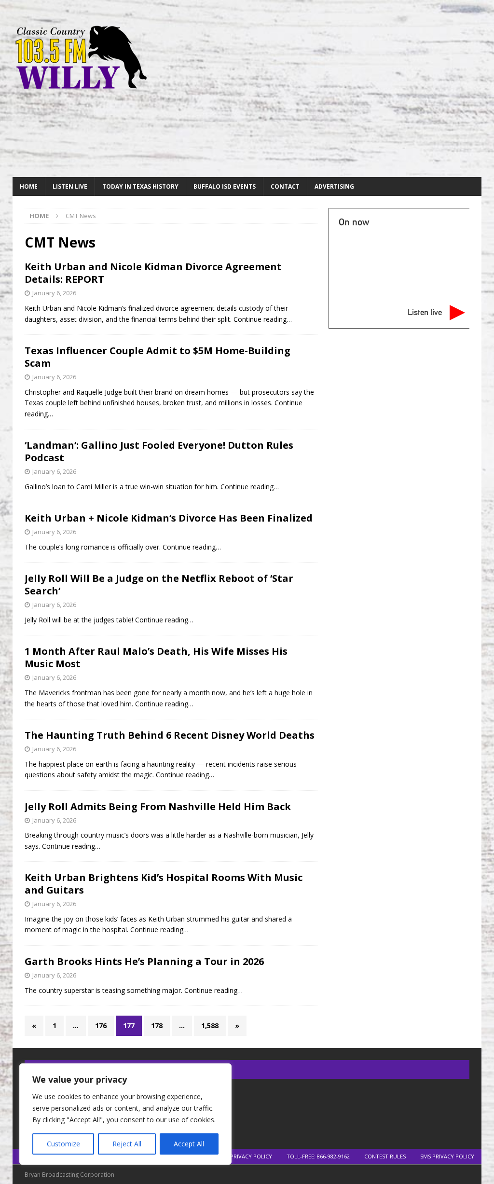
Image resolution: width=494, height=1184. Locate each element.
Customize (63, 1143)
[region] (125, 1114)
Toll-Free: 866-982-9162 (318, 1156)
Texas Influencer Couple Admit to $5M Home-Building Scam (157, 357)
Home (29, 186)
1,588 (210, 1025)
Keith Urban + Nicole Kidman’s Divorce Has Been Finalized (169, 517)
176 (101, 1025)
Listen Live (70, 186)
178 (157, 1025)
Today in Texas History (140, 186)
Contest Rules (385, 1156)
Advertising (334, 186)
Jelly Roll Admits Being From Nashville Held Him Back (158, 806)
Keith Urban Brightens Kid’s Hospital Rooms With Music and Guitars (163, 883)
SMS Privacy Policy (447, 1156)
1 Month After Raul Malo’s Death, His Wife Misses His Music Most (156, 657)
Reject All (126, 1143)
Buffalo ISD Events (224, 186)
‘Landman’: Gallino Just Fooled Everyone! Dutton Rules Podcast (159, 451)
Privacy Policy (251, 1156)
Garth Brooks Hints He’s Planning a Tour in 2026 (144, 961)
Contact (285, 186)
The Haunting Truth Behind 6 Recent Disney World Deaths (170, 735)
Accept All (189, 1143)
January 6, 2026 (54, 293)
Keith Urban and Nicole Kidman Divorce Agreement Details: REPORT (153, 273)
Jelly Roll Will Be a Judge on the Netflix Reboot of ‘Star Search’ (159, 584)
